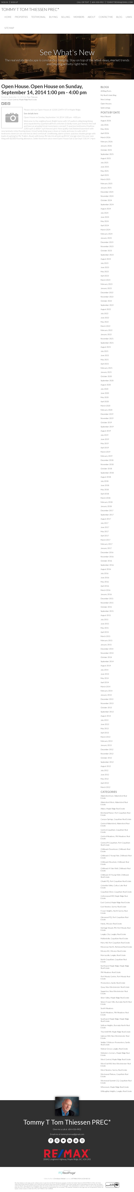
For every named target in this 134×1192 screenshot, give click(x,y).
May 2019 (105, 443)
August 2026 (106, 120)
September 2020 (107, 380)
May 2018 (105, 489)
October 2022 (106, 301)
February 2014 (106, 691)
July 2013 (104, 720)
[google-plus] (57, 1140)
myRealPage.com (67, 1173)
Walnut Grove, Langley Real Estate (114, 1049)
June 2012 (105, 774)
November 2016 (107, 556)
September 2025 (107, 154)
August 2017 (106, 519)
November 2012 (107, 753)
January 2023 (106, 288)
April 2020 (105, 401)
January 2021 (106, 372)
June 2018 (105, 485)
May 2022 (105, 322)
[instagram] (83, 1140)
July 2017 (104, 523)
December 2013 (107, 699)
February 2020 (106, 410)
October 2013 (106, 707)
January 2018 (106, 506)
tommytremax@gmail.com (72, 1134)
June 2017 (105, 527)
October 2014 (106, 657)
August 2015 (106, 615)
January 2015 (106, 644)
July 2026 (104, 125)
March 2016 (105, 590)
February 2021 (106, 368)
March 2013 (105, 737)
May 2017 (105, 531)
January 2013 (106, 745)
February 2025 (106, 183)
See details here (31, 113)
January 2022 (106, 334)
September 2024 (107, 204)
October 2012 (106, 758)
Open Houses (106, 103)
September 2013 (107, 712)
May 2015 (105, 628)
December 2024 (107, 192)
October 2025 (106, 150)
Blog (119, 17)
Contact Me (106, 17)
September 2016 (107, 565)
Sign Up (14, 2)
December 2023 (107, 242)
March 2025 (105, 179)
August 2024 (106, 209)
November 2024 (107, 196)
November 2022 (107, 297)
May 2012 (105, 779)
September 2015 (107, 611)
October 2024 (106, 200)
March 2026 (105, 137)
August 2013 (106, 716)
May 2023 (105, 271)
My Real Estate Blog (108, 95)
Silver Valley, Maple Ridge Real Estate (115, 998)
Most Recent (106, 116)
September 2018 (107, 473)
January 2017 (106, 548)
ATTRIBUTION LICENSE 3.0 (80, 1179)
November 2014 (107, 653)
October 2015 (106, 607)
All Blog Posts (106, 91)
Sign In (4, 2)
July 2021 (104, 351)
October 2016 (106, 561)
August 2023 (106, 259)
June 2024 (105, 217)
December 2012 (107, 749)
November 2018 (107, 464)
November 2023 (107, 246)
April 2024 (105, 225)
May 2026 (105, 129)
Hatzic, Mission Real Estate (111, 924)
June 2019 (105, 439)
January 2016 (106, 594)
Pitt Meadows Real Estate (111, 972)
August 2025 (106, 158)
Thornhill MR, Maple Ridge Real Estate (115, 1032)
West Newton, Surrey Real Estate (114, 1070)
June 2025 (105, 167)
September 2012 (107, 762)
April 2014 (105, 682)
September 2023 (107, 255)
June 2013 (105, 724)
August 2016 (106, 569)
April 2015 (105, 632)
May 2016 (105, 582)
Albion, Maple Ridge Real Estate (113, 809)
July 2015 (104, 619)
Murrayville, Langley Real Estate (113, 955)
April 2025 (105, 175)
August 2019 (106, 431)
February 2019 (106, 456)
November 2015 (107, 603)
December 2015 (107, 598)
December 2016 (107, 552)
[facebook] (51, 1140)
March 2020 (105, 406)
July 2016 (104, 573)
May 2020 (105, 397)
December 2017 (107, 510)
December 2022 (107, 292)
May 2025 (105, 171)
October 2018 (106, 468)
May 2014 (105, 678)
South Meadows (107, 1008)
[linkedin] (70, 1140)
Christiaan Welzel (59, 1179)
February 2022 (106, 330)
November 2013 (107, 703)
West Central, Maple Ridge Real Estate (116, 1059)
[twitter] (64, 1140)
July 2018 (104, 481)
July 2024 (104, 213)
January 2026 (106, 146)
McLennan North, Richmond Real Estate (116, 947)
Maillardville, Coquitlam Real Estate (114, 938)
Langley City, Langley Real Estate (113, 934)
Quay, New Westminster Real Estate (115, 987)
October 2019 (106, 422)
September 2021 (107, 343)
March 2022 (105, 326)
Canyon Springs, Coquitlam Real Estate (116, 819)
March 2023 (105, 280)
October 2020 (106, 376)
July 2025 (104, 162)
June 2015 (105, 624)
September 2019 (107, 426)
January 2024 (106, 238)
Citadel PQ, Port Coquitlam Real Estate (116, 881)
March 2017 (105, 540)
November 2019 (107, 418)
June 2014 (105, 674)
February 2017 (106, 544)
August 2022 (106, 309)
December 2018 (107, 460)
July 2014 (104, 670)
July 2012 (104, 770)
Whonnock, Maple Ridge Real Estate (115, 1087)
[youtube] (76, 1140)
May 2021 (105, 359)
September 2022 (107, 305)
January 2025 (106, 188)
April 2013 (105, 733)
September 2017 (107, 515)
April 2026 (105, 133)
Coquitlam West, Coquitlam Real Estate (116, 892)
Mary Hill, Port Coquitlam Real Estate (115, 943)
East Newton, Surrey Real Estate (113, 906)
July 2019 (104, 435)
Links (129, 17)
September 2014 (107, 661)
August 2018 (106, 477)
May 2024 (105, 221)
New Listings (106, 99)
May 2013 (105, 728)
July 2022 (104, 313)
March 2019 (105, 452)
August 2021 (106, 347)
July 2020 (104, 389)
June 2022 (105, 318)
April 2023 (105, 276)
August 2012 (106, 766)
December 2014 (107, 649)
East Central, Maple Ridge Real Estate (23, 100)
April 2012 (105, 783)
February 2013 (106, 741)
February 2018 (106, 502)
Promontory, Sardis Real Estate (113, 983)
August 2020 (106, 385)
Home (7, 17)
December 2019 (107, 414)
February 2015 (106, 640)
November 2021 (107, 338)
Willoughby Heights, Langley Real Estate (116, 1091)
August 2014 (106, 665)
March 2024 (105, 229)
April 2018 (105, 494)
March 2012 (105, 787)
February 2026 (106, 141)
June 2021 (105, 355)
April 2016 (105, 586)
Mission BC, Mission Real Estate (113, 951)
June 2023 (105, 267)
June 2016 (105, 577)
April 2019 (105, 447)
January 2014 (106, 695)
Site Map (9, 28)
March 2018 (105, 498)
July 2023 (104, 263)
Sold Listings (105, 108)
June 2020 (105, 393)
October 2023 (106, 250)
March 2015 (105, 636)
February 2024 (106, 234)
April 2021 (105, 364)
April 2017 (105, 535)
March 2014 (105, 686)
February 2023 (106, 284)
